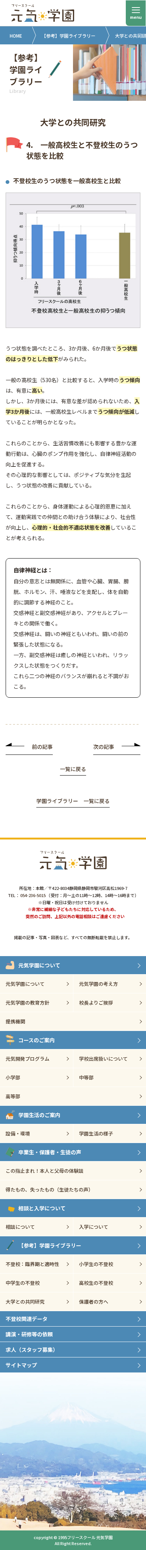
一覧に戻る (73, 769)
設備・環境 (18, 1133)
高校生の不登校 (96, 1282)
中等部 (86, 1077)
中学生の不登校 (23, 1282)
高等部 (13, 1096)
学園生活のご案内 (39, 1115)
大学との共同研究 (25, 1301)
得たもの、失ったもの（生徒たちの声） (49, 1189)
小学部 (13, 1077)
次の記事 (103, 746)
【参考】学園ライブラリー (68, 35)
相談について (20, 1226)
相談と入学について (42, 1208)
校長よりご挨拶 (96, 1002)
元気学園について (39, 965)
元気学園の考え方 (98, 983)
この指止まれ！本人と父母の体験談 (44, 1170)
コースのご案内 (36, 1040)
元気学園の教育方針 (27, 1002)
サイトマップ (21, 1365)
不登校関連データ (27, 1318)
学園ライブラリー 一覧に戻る (73, 801)
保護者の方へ (93, 1301)
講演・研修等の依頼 (29, 1334)
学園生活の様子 (96, 1133)
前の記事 (42, 746)
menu (136, 17)
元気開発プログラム (27, 1058)
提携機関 (15, 1021)
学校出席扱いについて (103, 1058)
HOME (16, 35)
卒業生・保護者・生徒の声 (49, 1152)
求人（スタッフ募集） (32, 1349)
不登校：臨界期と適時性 (32, 1264)
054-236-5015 (33, 895)
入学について (93, 1226)
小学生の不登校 (96, 1264)
